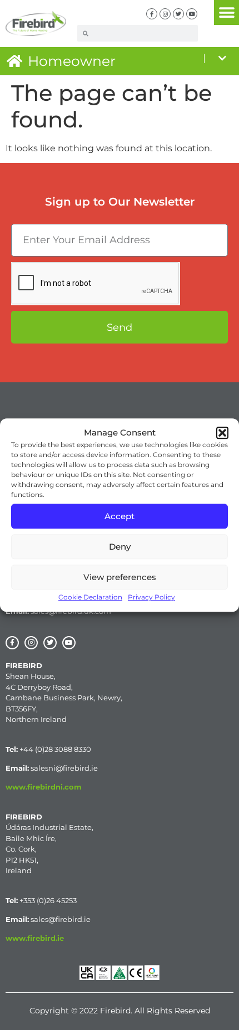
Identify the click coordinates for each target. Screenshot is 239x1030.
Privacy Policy (151, 597)
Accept (119, 516)
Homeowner (72, 61)
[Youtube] (191, 13)
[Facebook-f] (151, 13)
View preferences (119, 577)
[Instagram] (165, 13)
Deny (120, 546)
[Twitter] (178, 13)
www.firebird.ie (35, 938)
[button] (222, 432)
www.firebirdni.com (44, 786)
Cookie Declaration (90, 597)
